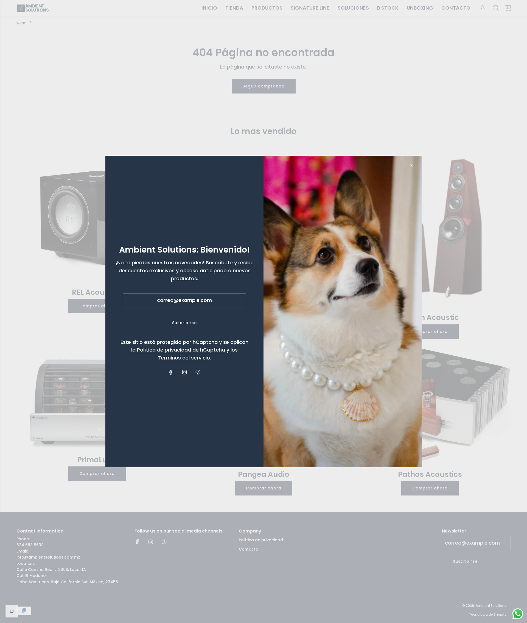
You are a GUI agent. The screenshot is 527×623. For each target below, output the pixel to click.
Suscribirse (184, 322)
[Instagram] (184, 372)
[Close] (411, 165)
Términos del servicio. (184, 357)
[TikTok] (198, 372)
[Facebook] (171, 372)
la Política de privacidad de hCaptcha (178, 349)
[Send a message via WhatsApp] (517, 613)
